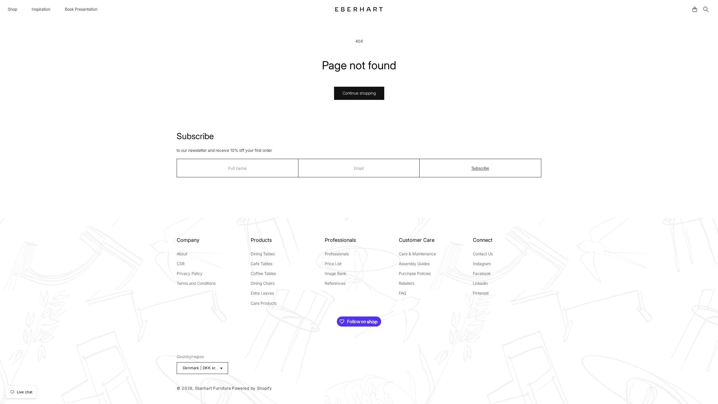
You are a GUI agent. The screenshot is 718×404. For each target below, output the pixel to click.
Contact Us (483, 253)
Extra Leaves (262, 293)
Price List (333, 263)
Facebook (482, 273)
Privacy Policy (189, 273)
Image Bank (335, 273)
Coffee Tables (263, 273)
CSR (181, 263)
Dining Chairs (263, 283)
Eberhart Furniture (213, 388)
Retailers (406, 283)
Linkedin (480, 283)
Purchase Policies (415, 273)
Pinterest (481, 293)
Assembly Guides (414, 263)
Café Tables (261, 263)
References (335, 283)
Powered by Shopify (252, 388)
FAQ (402, 293)
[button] (13, 9)
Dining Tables (263, 253)
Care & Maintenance (417, 253)
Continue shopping (359, 93)
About (182, 253)
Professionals (337, 253)
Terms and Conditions (196, 283)
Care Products (264, 303)
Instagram (482, 263)
